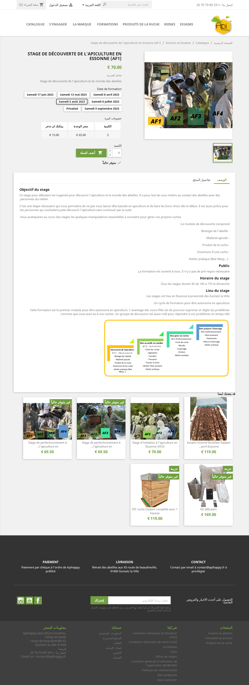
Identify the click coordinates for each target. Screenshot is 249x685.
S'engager (58, 24)
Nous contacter (167, 680)
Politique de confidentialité (159, 670)
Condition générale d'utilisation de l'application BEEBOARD (154, 663)
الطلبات (117, 643)
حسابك (116, 627)
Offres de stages (166, 656)
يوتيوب (29, 600)
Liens (173, 652)
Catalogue (35, 24)
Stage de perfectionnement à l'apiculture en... (101, 444)
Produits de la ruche (141, 24)
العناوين (117, 652)
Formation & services (218, 638)
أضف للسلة (91, 152)
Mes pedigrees (167, 675)
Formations (107, 24)
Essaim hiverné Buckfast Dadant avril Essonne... (208, 444)
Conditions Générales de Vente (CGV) (153, 642)
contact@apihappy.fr (50, 656)
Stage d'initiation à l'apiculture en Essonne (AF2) (154, 444)
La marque (82, 24)
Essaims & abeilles (220, 633)
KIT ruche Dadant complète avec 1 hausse (155, 511)
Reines (169, 24)
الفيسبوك (38, 600)
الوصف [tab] (221, 180)
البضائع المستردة (112, 638)
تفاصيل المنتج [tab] (201, 180)
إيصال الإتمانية (114, 648)
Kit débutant (208, 509)
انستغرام (21, 600)
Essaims (186, 24)
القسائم (117, 657)
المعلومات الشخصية (110, 633)
